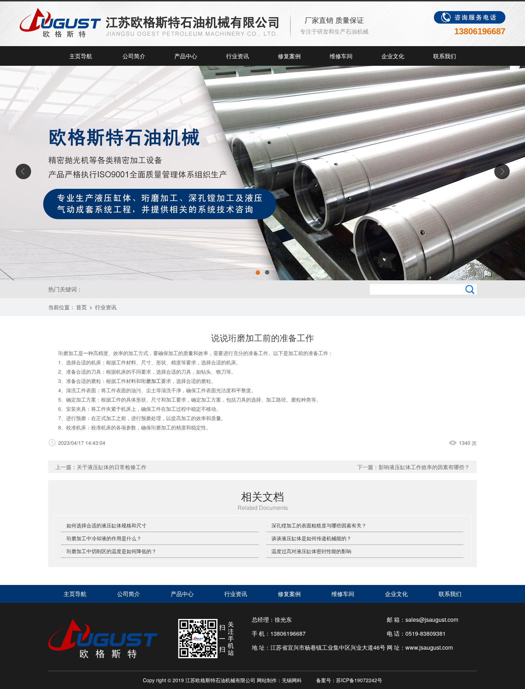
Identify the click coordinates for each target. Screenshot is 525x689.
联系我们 (444, 56)
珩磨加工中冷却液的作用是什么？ (103, 538)
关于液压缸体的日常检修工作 (111, 467)
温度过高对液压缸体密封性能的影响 (311, 551)
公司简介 (133, 56)
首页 (81, 307)
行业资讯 (237, 56)
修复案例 (289, 56)
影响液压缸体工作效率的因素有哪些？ (424, 467)
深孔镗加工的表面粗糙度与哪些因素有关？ (318, 525)
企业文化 (392, 56)
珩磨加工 (151, 380)
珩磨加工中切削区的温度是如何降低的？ (111, 551)
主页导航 (80, 56)
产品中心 (185, 56)
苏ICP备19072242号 (359, 680)
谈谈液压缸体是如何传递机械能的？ (311, 538)
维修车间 (341, 56)
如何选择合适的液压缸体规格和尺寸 (106, 525)
